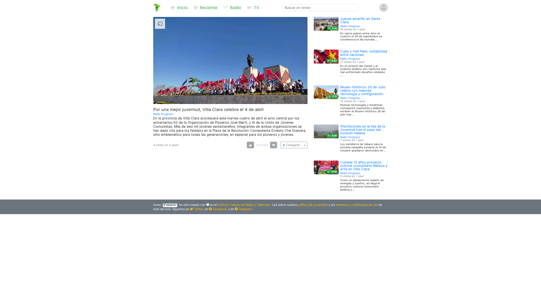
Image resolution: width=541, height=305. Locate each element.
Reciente (207, 7)
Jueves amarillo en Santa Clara (360, 20)
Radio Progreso (163, 114)
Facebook (219, 209)
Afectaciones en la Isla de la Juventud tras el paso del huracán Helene (362, 129)
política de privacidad (313, 205)
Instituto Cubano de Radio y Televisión (243, 205)
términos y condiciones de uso (357, 205)
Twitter (198, 209)
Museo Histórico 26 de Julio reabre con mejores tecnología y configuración (362, 90)
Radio (235, 7)
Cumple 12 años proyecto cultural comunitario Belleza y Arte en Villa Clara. (364, 165)
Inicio (182, 7)
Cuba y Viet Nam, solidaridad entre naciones (363, 53)
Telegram (245, 209)
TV (255, 7)
